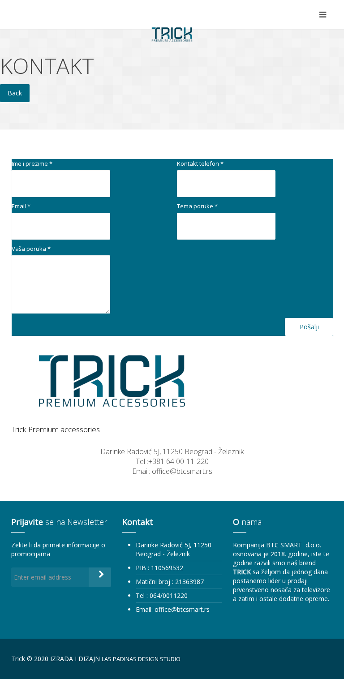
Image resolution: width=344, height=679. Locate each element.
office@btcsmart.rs (182, 609)
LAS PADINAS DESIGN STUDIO (141, 659)
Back (15, 93)
